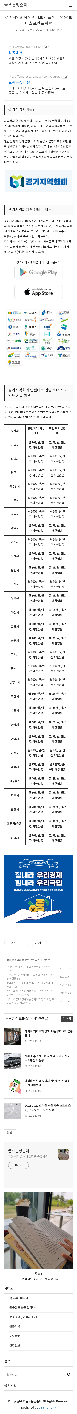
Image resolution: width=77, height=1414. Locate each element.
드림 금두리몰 (19, 83)
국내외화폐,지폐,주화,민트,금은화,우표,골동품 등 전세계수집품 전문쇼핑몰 (37, 91)
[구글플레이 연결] (38, 272)
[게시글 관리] (24, 943)
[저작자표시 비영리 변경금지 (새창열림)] (52, 942)
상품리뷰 (14, 1326)
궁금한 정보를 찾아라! (31, 30)
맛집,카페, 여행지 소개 (23, 1317)
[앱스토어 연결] (38, 291)
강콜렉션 (15, 53)
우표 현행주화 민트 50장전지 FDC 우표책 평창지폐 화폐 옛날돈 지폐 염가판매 (37, 61)
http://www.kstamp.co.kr (25, 47)
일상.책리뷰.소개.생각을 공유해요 (28, 1156)
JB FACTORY (47, 1407)
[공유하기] (19, 943)
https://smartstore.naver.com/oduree (34, 76)
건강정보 (14, 1346)
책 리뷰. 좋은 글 (18, 1298)
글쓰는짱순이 (18, 1151)
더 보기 (67, 1018)
